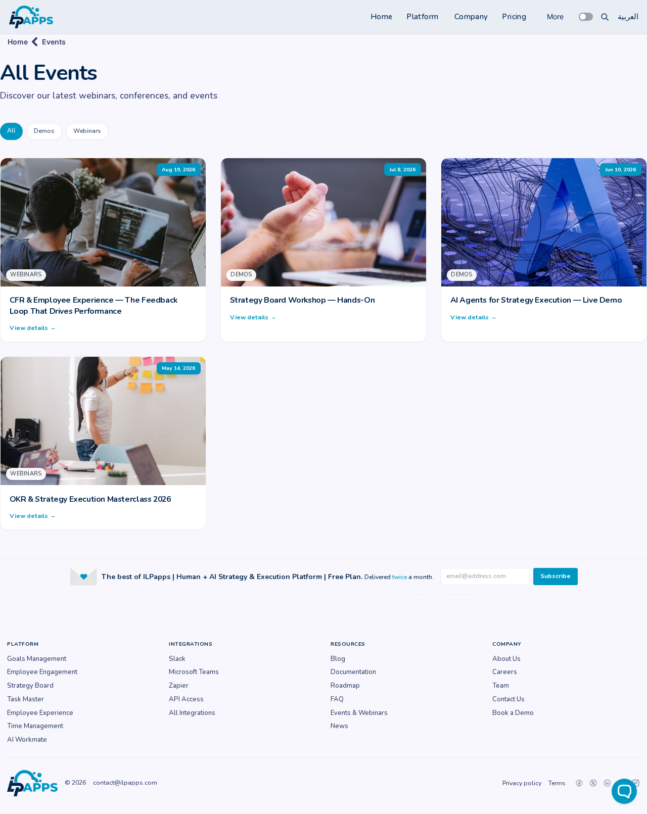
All (11, 130)
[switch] (586, 17)
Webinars (87, 131)
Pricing (514, 17)
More (555, 16)
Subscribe (555, 576)
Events (54, 41)
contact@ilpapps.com (125, 783)
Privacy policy (521, 783)
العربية (628, 17)
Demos (44, 131)
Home (382, 17)
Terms (557, 783)
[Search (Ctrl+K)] (605, 17)
